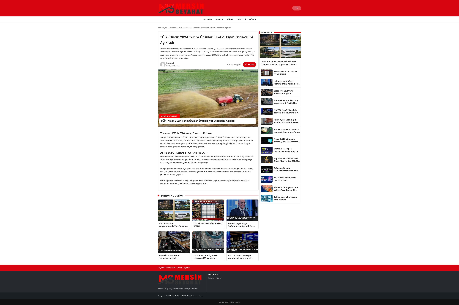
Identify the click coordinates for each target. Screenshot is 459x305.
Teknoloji (241, 19)
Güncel (252, 19)
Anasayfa (207, 19)
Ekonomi (220, 19)
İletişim (211, 278)
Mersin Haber (223, 302)
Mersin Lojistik (235, 302)
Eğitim (230, 19)
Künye (218, 278)
